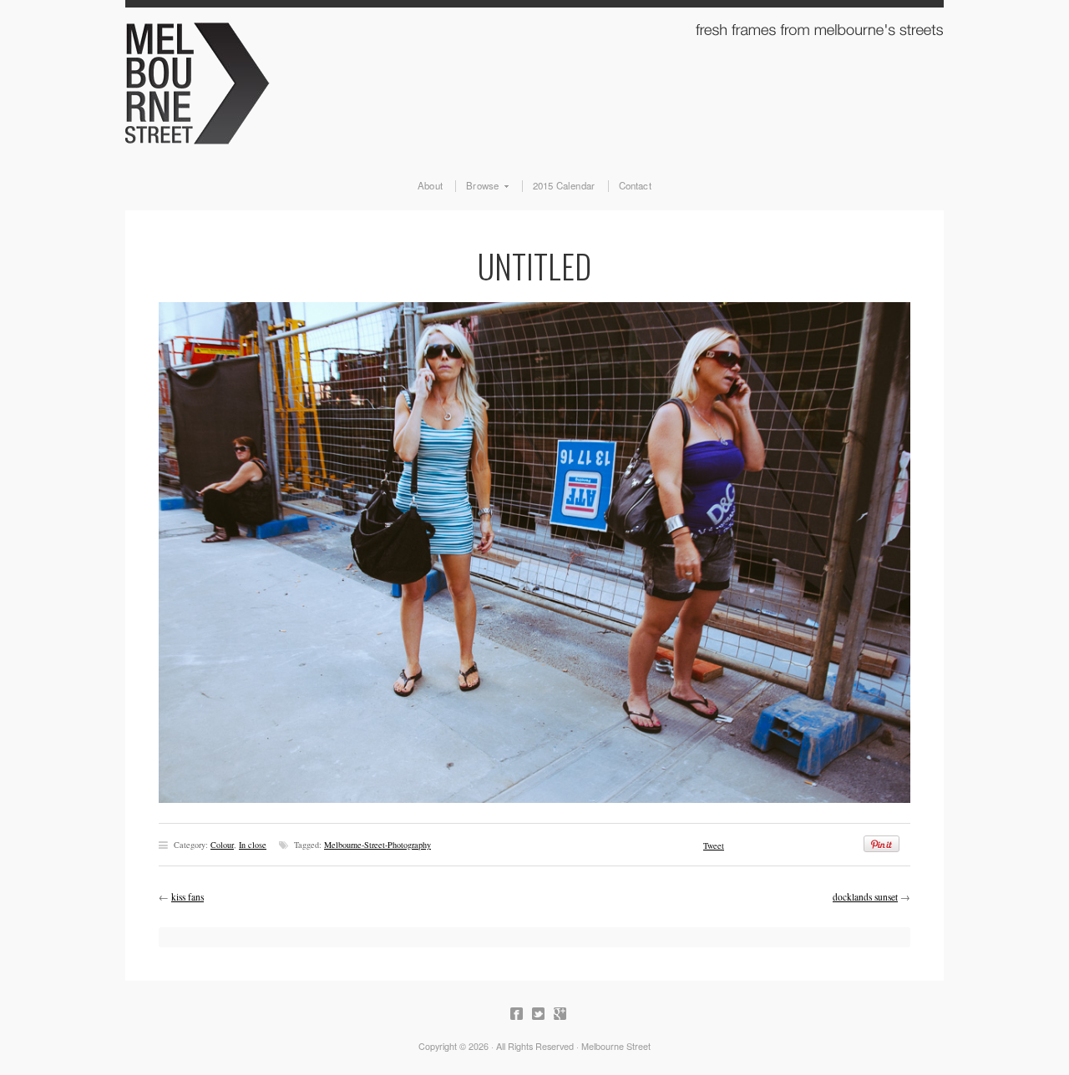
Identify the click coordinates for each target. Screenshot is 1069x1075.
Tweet (713, 845)
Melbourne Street (534, 80)
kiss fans (187, 897)
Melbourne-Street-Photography (377, 844)
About (430, 186)
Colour (222, 844)
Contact (635, 186)
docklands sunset (865, 897)
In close (252, 844)
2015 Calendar (564, 186)
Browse (477, 186)
